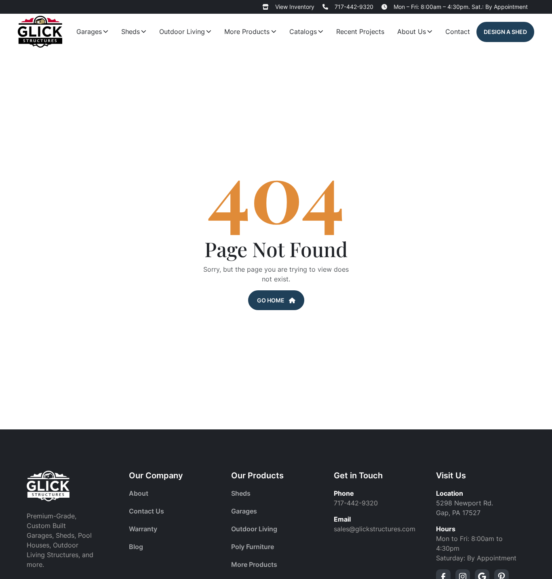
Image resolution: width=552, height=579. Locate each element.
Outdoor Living (182, 31)
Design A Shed (505, 32)
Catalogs (303, 31)
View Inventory (294, 6)
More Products (247, 31)
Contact (457, 31)
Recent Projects (360, 31)
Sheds (130, 31)
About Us (411, 31)
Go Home (271, 300)
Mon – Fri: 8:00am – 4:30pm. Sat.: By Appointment (461, 6)
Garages (89, 31)
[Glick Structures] (40, 32)
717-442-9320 (354, 6)
